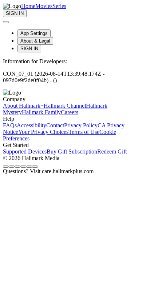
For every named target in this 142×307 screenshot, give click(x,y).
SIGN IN (29, 48)
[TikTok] (23, 167)
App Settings (34, 33)
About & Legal (35, 41)
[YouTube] (35, 167)
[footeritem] (23, 106)
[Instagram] (12, 167)
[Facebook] (6, 167)
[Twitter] (17, 167)
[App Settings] (6, 22)
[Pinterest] (29, 167)
